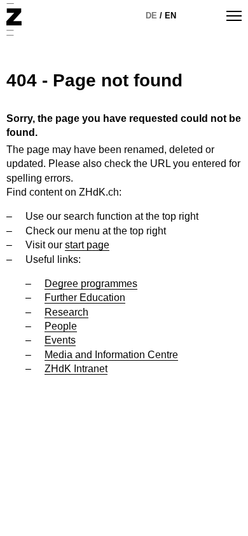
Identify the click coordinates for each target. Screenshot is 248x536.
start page (87, 244)
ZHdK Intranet (76, 368)
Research (66, 312)
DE (151, 15)
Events (60, 340)
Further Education (85, 297)
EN (170, 15)
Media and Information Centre (111, 354)
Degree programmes (91, 283)
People (61, 326)
